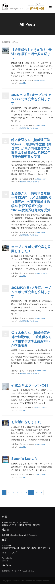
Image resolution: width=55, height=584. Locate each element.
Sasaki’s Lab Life (24, 458)
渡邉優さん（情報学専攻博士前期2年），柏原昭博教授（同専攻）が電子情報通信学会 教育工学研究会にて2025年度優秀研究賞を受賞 (31, 201)
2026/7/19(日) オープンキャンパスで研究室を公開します (31, 98)
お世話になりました (26, 421)
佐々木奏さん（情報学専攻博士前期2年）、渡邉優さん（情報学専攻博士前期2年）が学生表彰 (31, 338)
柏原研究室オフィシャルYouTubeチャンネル (18, 571)
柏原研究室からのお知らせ (29, 128)
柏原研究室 (6, 42)
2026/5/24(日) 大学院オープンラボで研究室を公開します (31, 291)
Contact (5, 561)
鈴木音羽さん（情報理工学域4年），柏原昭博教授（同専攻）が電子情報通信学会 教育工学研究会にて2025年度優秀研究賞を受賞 (31, 148)
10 (36, 492)
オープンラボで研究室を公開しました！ (31, 248)
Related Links (7, 558)
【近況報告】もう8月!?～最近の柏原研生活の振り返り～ (31, 53)
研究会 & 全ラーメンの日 (29, 385)
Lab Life (23, 83)
